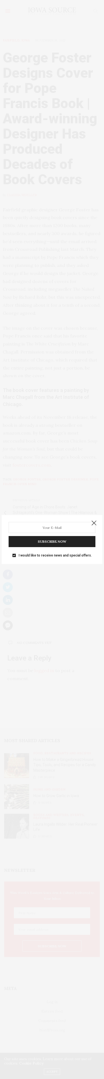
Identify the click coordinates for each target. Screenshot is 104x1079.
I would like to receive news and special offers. (55, 555)
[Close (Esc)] (94, 523)
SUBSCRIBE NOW (52, 541)
